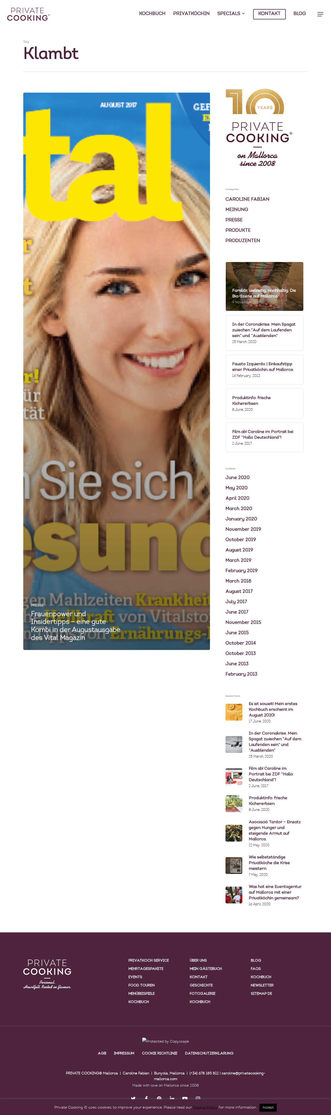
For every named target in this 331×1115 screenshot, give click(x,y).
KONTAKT (269, 14)
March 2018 (238, 581)
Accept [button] (268, 1107)
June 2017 (237, 612)
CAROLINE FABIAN (247, 199)
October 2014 (240, 643)
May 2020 (236, 488)
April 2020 (237, 498)
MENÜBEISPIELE (142, 994)
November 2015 (243, 622)
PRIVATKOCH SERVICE (149, 961)
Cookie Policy (205, 1108)
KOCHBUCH (152, 14)
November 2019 (243, 529)
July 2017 (236, 602)
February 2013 (241, 674)
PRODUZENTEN (242, 241)
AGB (102, 1054)
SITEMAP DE (261, 994)
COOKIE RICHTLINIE (159, 1054)
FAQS (256, 969)
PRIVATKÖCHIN (191, 14)
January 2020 (241, 519)
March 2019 (238, 560)
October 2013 (240, 654)
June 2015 (237, 633)
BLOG (300, 14)
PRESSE (37, 606)
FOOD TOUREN (142, 985)
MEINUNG (236, 210)
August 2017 (239, 591)
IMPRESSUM (124, 1054)
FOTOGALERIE (202, 994)
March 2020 (238, 509)
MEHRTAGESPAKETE (146, 969)
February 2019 (241, 571)
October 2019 (240, 540)
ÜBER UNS (198, 961)
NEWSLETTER (262, 985)
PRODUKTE (238, 230)
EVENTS (135, 977)
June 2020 (237, 478)
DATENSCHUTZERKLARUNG (209, 1054)
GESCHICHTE (201, 985)
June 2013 (237, 664)
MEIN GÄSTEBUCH (206, 969)
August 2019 (239, 550)
